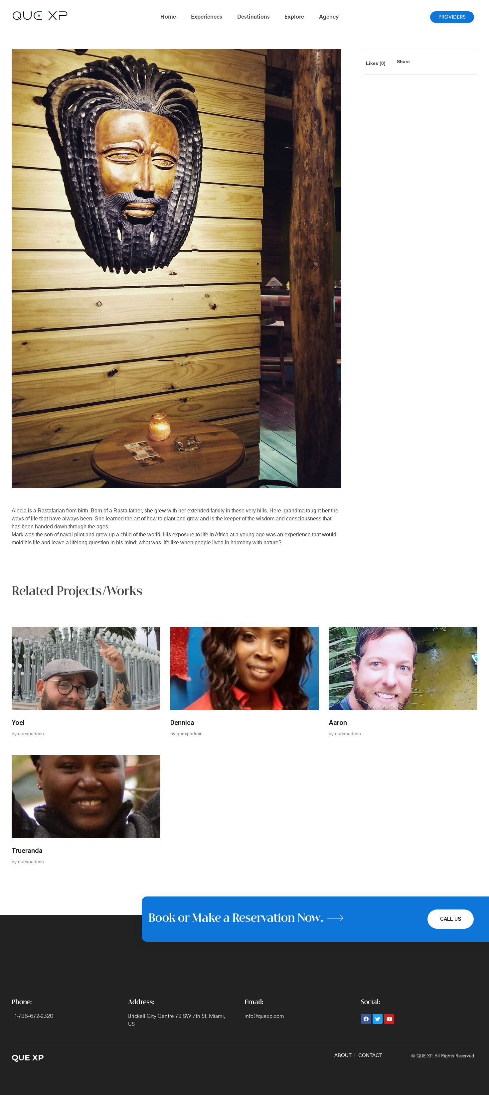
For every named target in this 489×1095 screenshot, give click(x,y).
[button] (452, 17)
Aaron (338, 723)
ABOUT (343, 1055)
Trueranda (27, 851)
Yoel (18, 723)
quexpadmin (31, 733)
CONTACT (370, 1055)
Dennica (182, 723)
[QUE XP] (40, 15)
